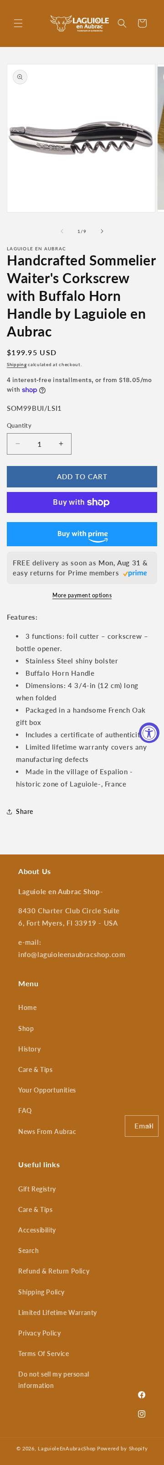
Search (28, 1250)
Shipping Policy (41, 1292)
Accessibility (37, 1230)
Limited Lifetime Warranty (57, 1312)
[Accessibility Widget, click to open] (149, 732)
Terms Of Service (43, 1353)
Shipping (17, 364)
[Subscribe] (148, 1126)
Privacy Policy (39, 1333)
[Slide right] (102, 231)
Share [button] (24, 811)
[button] (18, 23)
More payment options (82, 595)
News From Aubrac (47, 1131)
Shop (26, 1028)
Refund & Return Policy (53, 1271)
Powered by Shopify (122, 1448)
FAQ (25, 1110)
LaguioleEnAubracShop (67, 1448)
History (29, 1049)
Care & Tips (35, 1069)
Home (27, 1007)
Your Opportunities (47, 1090)
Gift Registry (37, 1189)
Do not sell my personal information (53, 1379)
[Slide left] (62, 231)
